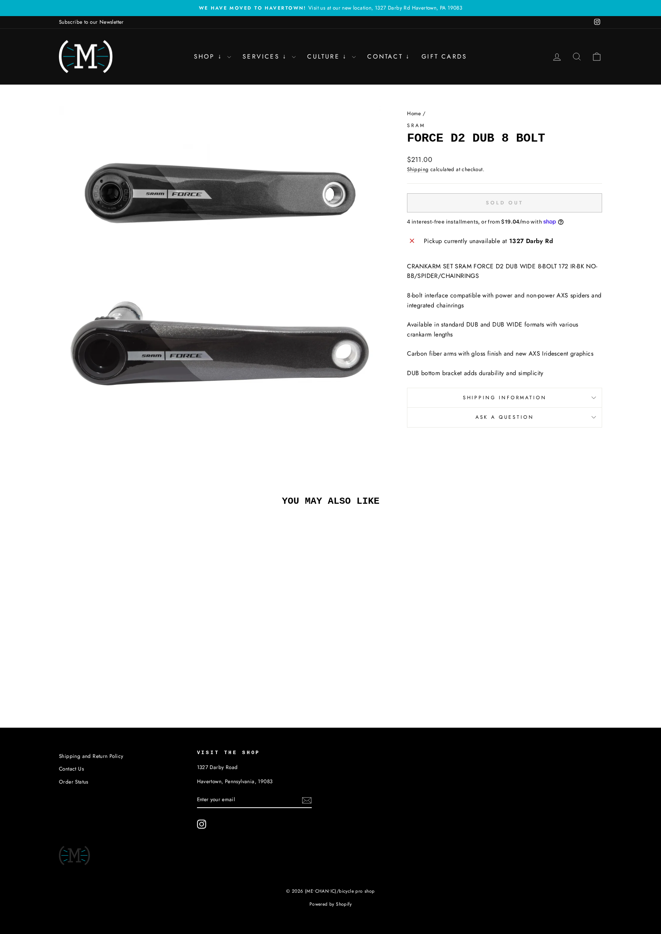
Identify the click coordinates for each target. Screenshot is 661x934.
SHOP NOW (123, 645)
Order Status (73, 781)
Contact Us (71, 768)
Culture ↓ (328, 56)
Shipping (417, 169)
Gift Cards (444, 56)
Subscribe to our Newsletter (91, 22)
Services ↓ (266, 56)
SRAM (416, 125)
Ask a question (504, 417)
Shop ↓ (209, 56)
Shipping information (505, 397)
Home (414, 113)
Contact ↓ (388, 56)
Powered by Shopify (330, 904)
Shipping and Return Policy (91, 756)
